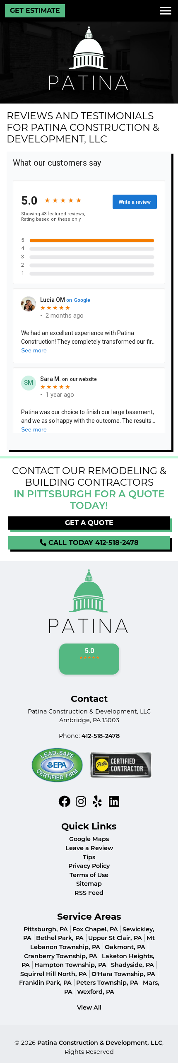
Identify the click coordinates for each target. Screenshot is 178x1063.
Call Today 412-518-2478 (92, 543)
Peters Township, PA (107, 982)
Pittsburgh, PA (46, 929)
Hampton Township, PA (70, 965)
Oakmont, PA (125, 947)
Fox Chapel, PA (95, 929)
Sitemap (89, 883)
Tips (89, 857)
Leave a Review (89, 848)
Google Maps (89, 839)
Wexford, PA (95, 992)
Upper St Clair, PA (115, 938)
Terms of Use (89, 875)
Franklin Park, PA (45, 982)
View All (89, 1007)
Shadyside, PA (132, 965)
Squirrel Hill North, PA (53, 974)
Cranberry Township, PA (60, 956)
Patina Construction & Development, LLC (99, 1042)
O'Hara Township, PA (123, 974)
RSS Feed (89, 893)
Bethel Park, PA (60, 938)
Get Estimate (35, 10)
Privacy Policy (89, 866)
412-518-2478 (101, 736)
